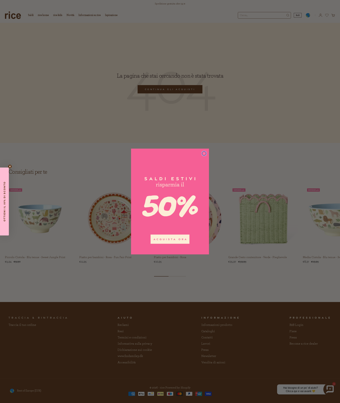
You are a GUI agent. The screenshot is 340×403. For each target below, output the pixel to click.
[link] (170, 201)
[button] (4, 201)
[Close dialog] (204, 153)
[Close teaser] (10, 166)
